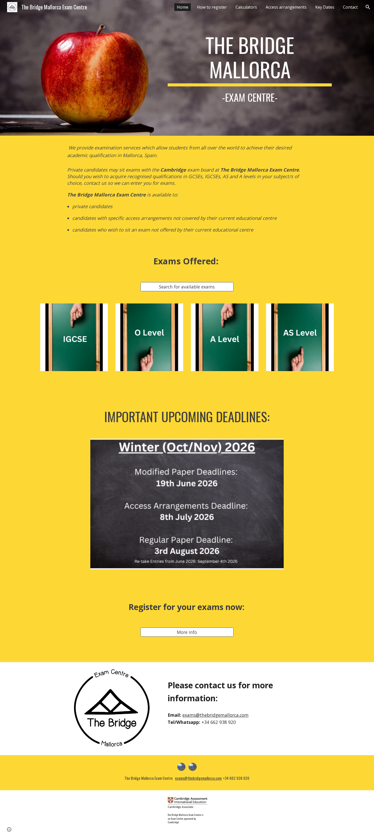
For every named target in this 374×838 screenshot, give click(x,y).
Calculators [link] (246, 7)
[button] (368, 7)
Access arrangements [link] (286, 7)
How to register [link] (212, 7)
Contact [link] (350, 7)
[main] (250, 68)
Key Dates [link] (324, 7)
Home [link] (182, 7)
